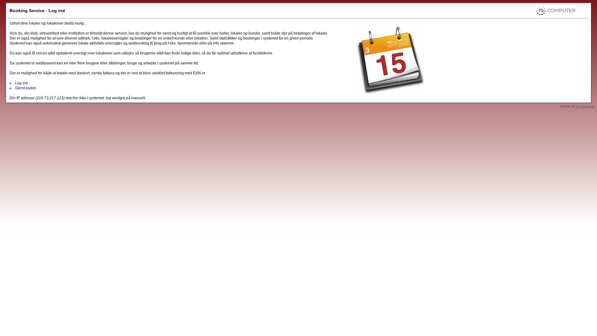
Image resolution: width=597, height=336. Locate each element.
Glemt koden (25, 88)
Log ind (21, 83)
